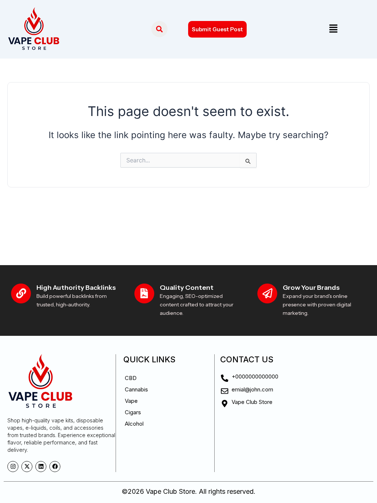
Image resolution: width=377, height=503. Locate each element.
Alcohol (134, 423)
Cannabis (136, 389)
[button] (333, 29)
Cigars (133, 412)
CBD (131, 377)
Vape (131, 400)
